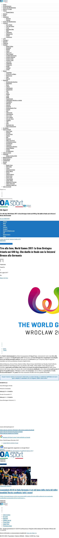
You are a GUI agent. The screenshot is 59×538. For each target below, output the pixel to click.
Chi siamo (5, 517)
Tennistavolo (9, 114)
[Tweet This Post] (31, 344)
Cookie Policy (6, 524)
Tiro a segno (9, 117)
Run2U (8, 173)
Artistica (8, 18)
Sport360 (5, 80)
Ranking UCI (9, 34)
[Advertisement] (11, 414)
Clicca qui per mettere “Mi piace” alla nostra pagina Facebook (17, 430)
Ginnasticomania (10, 170)
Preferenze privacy (7, 526)
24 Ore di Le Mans (11, 74)
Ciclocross (9, 37)
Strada (8, 35)
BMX (7, 31)
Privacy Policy (6, 522)
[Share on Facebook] (31, 343)
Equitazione (9, 89)
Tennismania (9, 179)
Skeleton (8, 139)
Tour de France (10, 26)
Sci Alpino (5, 128)
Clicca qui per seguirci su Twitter (9, 433)
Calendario (9, 32)
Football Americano (11, 55)
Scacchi (8, 105)
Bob (7, 137)
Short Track (9, 131)
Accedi (5, 162)
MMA (7, 97)
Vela (7, 123)
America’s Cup (10, 125)
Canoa (7, 86)
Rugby (8, 66)
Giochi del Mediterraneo (9, 7)
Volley (8, 69)
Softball (8, 68)
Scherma (8, 106)
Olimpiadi (5, 154)
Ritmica (8, 20)
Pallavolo (5, 43)
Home (4, 4)
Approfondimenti (7, 157)
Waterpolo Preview (11, 182)
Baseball (8, 48)
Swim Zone (9, 177)
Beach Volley (9, 46)
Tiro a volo (9, 116)
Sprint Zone (9, 176)
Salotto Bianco (10, 174)
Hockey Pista (9, 59)
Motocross (9, 75)
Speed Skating (10, 148)
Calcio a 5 (8, 52)
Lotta (7, 96)
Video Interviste (10, 183)
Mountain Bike (10, 29)
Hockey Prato (9, 60)
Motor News (9, 171)
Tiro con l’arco (10, 119)
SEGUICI (2, 449)
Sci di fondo (9, 134)
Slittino (8, 136)
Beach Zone (9, 165)
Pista (7, 28)
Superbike (9, 72)
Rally (7, 77)
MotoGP (5, 42)
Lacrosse (8, 62)
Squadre (5, 45)
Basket (8, 49)
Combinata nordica (11, 142)
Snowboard (9, 143)
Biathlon (8, 133)
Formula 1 (5, 40)
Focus (7, 168)
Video (4, 163)
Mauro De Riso (4, 278)
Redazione (5, 518)
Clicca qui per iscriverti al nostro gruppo (11, 431)
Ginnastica (6, 17)
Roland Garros (10, 12)
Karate (8, 94)
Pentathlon (9, 102)
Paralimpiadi (9, 99)
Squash (8, 109)
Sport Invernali (7, 129)
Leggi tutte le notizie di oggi (10, 443)
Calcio (7, 51)
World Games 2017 (28, 451)
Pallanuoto (9, 65)
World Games (6, 159)
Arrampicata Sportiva (11, 82)
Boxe (7, 85)
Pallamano (9, 63)
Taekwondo (9, 112)
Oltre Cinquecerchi (11, 126)
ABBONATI (7, 218)
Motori (5, 71)
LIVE (4, 38)
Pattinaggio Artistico (11, 146)
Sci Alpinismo (10, 151)
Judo (7, 92)
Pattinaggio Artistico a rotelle (14, 100)
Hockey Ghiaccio (10, 57)
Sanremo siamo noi (11, 185)
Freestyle (8, 145)
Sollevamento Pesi (11, 108)
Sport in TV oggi (7, 9)
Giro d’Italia (9, 25)
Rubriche (8, 103)
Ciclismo (5, 23)
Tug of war (20, 451)
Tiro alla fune (13, 451)
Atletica (5, 14)
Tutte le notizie (7, 153)
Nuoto (4, 15)
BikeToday (9, 167)
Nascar (8, 79)
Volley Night (9, 180)
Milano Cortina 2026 (11, 156)
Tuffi (7, 122)
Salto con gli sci (10, 140)
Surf (7, 111)
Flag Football (9, 54)
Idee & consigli (7, 187)
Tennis (5, 11)
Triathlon (8, 120)
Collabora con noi (7, 520)
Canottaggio (9, 88)
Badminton (9, 83)
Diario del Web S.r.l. (32, 533)
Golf (7, 91)
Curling (8, 149)
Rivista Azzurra (7, 6)
